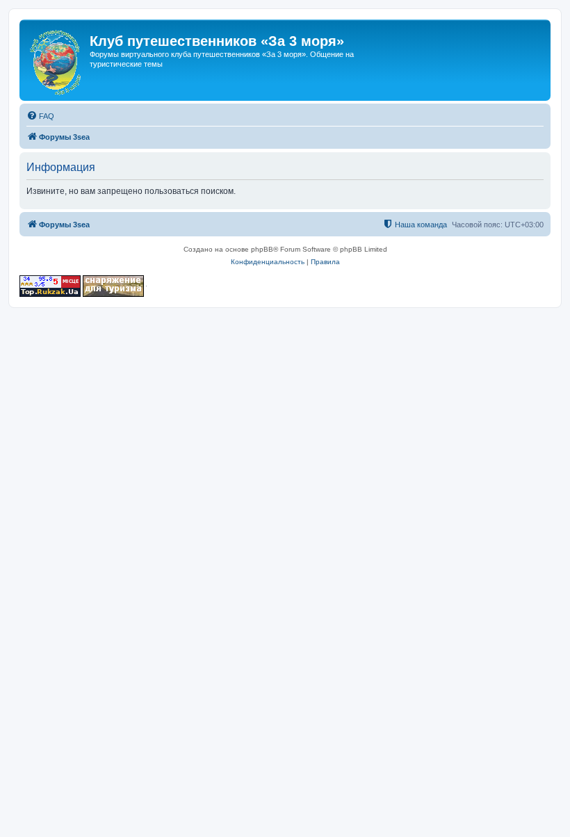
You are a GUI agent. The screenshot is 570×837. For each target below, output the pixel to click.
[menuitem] (40, 116)
